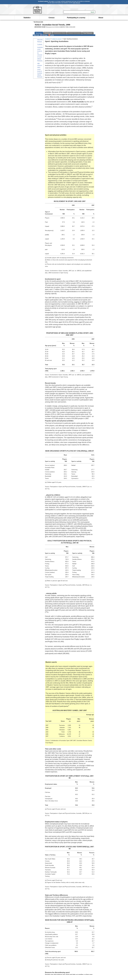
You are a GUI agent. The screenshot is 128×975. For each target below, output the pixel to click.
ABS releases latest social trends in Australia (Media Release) (39, 70)
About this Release (40, 40)
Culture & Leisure (56, 39)
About (100, 17)
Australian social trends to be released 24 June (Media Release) (40, 54)
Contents (39, 44)
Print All (52, 35)
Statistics (27, 17)
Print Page (44, 35)
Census (51, 17)
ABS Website (76, 2)
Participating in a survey (76, 17)
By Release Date (38, 21)
